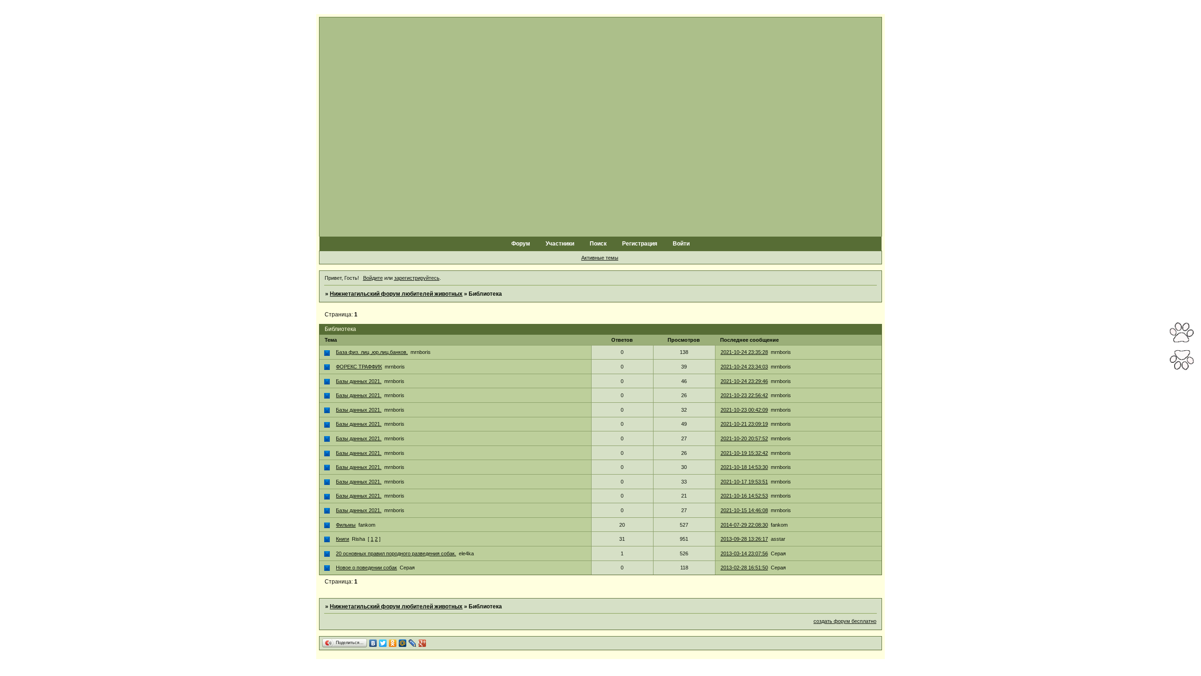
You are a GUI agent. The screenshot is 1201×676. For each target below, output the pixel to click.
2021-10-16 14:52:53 (744, 496)
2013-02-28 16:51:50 (744, 567)
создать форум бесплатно (844, 621)
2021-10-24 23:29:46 (744, 381)
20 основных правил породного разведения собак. (396, 553)
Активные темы (599, 258)
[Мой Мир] (403, 643)
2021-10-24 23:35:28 (744, 352)
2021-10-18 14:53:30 (744, 467)
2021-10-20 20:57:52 (744, 438)
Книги (342, 539)
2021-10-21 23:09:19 (744, 424)
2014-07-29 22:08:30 (744, 525)
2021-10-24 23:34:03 (744, 366)
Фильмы (346, 525)
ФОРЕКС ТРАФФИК (359, 366)
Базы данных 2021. (358, 381)
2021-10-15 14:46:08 (744, 510)
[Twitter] (383, 643)
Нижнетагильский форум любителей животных (396, 294)
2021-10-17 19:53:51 (744, 481)
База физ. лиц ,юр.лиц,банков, (372, 352)
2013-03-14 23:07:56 (744, 553)
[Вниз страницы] (1182, 369)
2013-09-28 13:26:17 (744, 539)
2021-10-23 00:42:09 (744, 410)
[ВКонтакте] (373, 643)
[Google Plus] (422, 643)
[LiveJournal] (413, 643)
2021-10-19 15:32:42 (744, 453)
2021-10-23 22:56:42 (744, 395)
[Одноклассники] (393, 643)
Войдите (373, 278)
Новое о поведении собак (366, 567)
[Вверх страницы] (1182, 341)
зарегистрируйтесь (417, 278)
